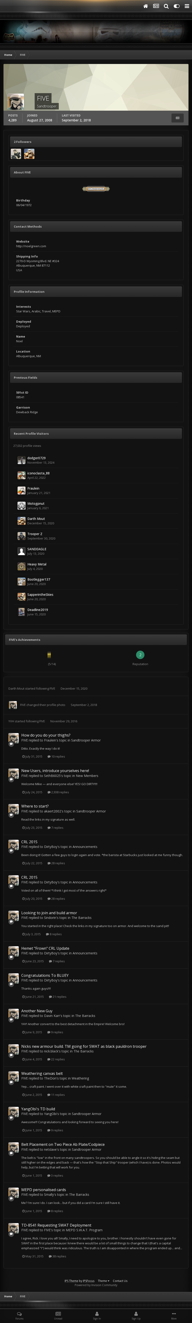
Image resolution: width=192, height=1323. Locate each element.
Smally (49, 1194)
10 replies (58, 756)
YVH (11, 721)
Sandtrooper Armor (86, 740)
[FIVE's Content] (177, 118)
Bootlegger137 (38, 579)
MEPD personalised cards (43, 1189)
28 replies (58, 863)
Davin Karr (52, 1015)
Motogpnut (35, 503)
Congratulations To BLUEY (45, 975)
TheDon (50, 1078)
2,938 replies (60, 792)
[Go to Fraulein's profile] (22, 490)
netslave (50, 1149)
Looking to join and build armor (49, 912)
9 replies (56, 1032)
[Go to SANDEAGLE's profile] (22, 551)
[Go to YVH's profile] (16, 154)
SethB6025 (52, 775)
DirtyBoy (50, 846)
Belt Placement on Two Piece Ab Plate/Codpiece (63, 1144)
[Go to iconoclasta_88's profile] (22, 475)
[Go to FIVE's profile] (13, 705)
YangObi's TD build (38, 1108)
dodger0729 (36, 458)
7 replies (57, 828)
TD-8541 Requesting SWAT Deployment (56, 1225)
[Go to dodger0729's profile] (22, 460)
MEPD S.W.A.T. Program (84, 1230)
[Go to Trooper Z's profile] (22, 536)
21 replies (59, 997)
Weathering (80, 1078)
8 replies (55, 934)
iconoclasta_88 (38, 473)
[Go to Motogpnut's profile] (22, 506)
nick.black (51, 1051)
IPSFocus (88, 1281)
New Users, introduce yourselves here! (55, 770)
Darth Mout (36, 518)
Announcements (85, 846)
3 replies (56, 1175)
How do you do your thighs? (45, 735)
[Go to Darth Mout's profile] (29, 154)
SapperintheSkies (40, 594)
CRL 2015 (29, 841)
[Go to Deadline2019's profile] (22, 612)
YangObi (50, 1113)
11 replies (57, 1095)
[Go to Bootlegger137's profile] (22, 582)
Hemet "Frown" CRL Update (45, 948)
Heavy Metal (36, 564)
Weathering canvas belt (42, 1073)
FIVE (52, 688)
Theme (103, 1281)
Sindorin (50, 917)
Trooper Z (34, 534)
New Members (87, 775)
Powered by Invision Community (96, 1285)
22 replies (57, 1059)
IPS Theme (71, 1281)
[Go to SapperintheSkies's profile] (22, 597)
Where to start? (35, 806)
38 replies (59, 1256)
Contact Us (120, 1281)
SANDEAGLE (36, 549)
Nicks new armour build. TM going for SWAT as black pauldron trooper (84, 1046)
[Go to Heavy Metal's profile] (22, 566)
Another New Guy (36, 1010)
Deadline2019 (37, 609)
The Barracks (81, 917)
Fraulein (33, 488)
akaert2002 (52, 811)
